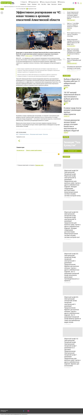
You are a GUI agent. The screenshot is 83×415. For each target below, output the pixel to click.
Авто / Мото (43, 4)
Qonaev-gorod (28, 55)
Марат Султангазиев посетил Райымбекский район (74, 60)
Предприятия (34, 2)
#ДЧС (17, 134)
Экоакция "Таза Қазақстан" (72, 144)
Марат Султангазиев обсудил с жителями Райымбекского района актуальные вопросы (74, 51)
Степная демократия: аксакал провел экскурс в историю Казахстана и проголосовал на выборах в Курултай (72, 125)
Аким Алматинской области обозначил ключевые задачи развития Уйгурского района (73, 15)
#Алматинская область (24, 134)
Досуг (39, 4)
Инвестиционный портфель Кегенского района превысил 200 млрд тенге (73, 42)
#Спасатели (45, 134)
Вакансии (59, 4)
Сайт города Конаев (21, 132)
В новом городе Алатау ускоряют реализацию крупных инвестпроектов (72, 111)
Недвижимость (23, 4)
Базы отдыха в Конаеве (48, 2)
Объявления (34, 4)
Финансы (62, 2)
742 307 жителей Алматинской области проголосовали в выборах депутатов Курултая (72, 96)
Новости (24, 2)
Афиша (48, 4)
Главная (28, 4)
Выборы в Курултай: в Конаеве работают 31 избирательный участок (72, 82)
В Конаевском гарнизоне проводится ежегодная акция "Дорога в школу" (74, 68)
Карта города (54, 4)
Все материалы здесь (72, 150)
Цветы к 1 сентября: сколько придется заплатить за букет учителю (73, 26)
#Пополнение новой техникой (36, 134)
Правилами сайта (39, 165)
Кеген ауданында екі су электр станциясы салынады (73, 34)
